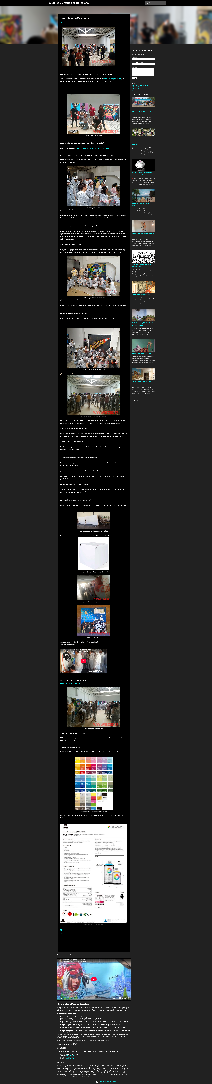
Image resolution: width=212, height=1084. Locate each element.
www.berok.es (70, 1058)
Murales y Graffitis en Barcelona (69, 2)
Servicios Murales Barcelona (140, 85)
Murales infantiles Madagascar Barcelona (143, 353)
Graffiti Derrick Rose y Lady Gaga (141, 294)
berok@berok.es (69, 1057)
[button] (61, 22)
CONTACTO (135, 88)
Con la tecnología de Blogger (107, 1081)
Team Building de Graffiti (112, 79)
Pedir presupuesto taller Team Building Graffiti (93, 148)
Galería (134, 90)
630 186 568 (70, 1055)
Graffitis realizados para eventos (71, 683)
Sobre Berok (135, 87)
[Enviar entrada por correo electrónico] (61, 930)
